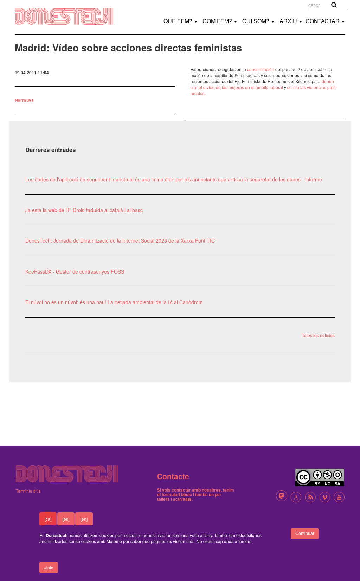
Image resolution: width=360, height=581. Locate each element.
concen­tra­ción (260, 69)
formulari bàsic (177, 494)
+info (48, 567)
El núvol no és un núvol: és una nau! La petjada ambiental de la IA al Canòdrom (114, 302)
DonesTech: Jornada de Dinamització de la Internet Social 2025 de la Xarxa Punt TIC (120, 240)
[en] (84, 519)
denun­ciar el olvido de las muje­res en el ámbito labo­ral (263, 84)
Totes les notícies (318, 335)
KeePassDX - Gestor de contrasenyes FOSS (74, 271)
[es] (66, 519)
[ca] (48, 519)
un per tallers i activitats (189, 496)
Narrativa (24, 100)
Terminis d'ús (28, 491)
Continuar (304, 533)
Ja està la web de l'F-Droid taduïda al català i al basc (84, 209)
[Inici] (71, 16)
